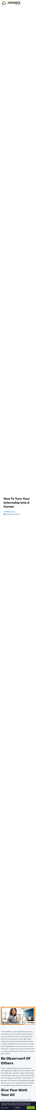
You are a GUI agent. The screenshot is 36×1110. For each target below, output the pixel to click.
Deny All (17, 1107)
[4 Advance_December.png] (18, 1024)
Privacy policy (4, 1107)
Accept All (31, 1107)
